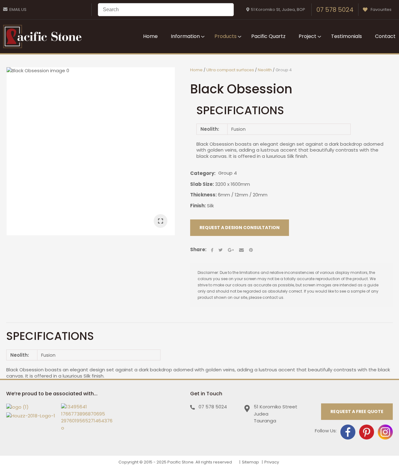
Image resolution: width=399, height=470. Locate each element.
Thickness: (203, 194)
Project (307, 36)
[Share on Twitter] (221, 249)
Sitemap (250, 462)
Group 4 (284, 70)
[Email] (241, 250)
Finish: (198, 205)
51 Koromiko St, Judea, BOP (278, 9)
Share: (198, 250)
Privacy (271, 462)
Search (226, 9)
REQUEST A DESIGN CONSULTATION (240, 227)
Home (150, 36)
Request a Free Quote (356, 411)
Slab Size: (202, 184)
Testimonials (346, 36)
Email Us (17, 9)
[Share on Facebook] (212, 250)
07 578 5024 (334, 9)
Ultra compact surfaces (230, 70)
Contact (385, 36)
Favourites (381, 9)
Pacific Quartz (268, 36)
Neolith (265, 70)
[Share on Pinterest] (251, 250)
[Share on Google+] (231, 250)
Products (225, 36)
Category (202, 173)
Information (185, 36)
